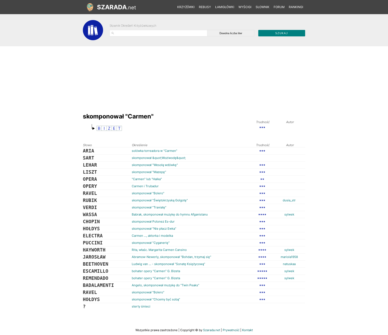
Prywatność (231, 330)
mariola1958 (289, 257)
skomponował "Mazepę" (149, 172)
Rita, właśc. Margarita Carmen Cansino (159, 250)
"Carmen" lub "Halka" (147, 179)
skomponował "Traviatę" (149, 207)
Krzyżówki (186, 7)
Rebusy (205, 7)
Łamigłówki (224, 7)
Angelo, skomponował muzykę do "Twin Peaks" (165, 285)
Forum (279, 7)
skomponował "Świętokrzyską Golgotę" (160, 200)
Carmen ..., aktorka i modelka (152, 236)
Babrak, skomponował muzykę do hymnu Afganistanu (170, 214)
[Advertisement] (156, 77)
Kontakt (247, 330)
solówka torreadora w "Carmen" (154, 151)
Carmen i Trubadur (145, 186)
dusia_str (289, 200)
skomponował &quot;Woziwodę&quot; (159, 158)
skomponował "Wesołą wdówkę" (155, 165)
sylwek (289, 214)
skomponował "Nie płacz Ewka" (154, 228)
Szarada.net (211, 330)
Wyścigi (244, 7)
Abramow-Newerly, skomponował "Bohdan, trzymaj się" (171, 257)
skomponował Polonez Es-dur (153, 221)
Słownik (262, 7)
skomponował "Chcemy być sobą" (156, 299)
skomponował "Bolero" (148, 193)
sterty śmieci (141, 306)
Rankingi (296, 7)
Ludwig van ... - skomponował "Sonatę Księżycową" (168, 264)
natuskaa (289, 264)
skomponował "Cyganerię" (151, 243)
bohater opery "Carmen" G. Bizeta (156, 271)
